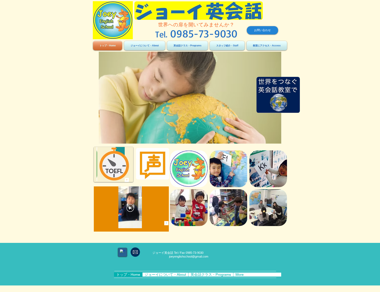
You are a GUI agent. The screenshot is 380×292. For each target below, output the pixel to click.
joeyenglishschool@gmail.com (188, 256)
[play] (364, 140)
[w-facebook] (122, 251)
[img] (189, 168)
